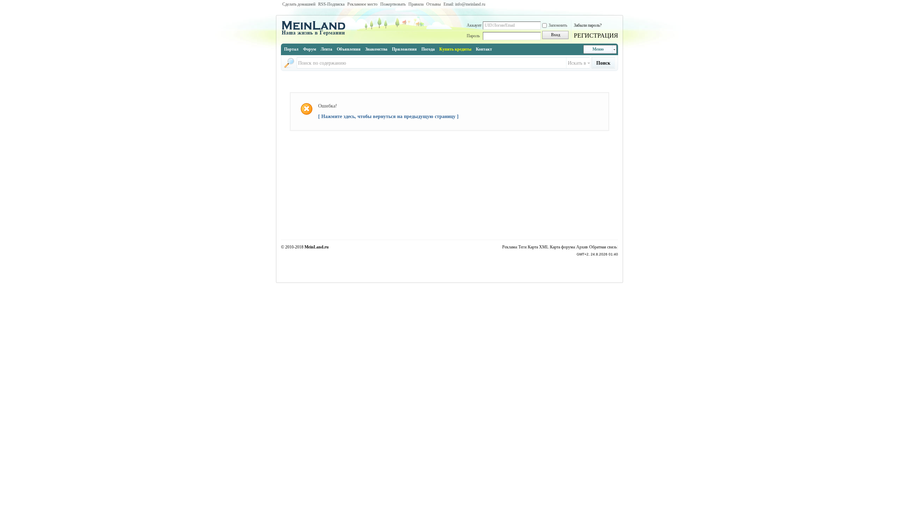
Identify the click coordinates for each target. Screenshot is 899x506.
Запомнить (558, 25)
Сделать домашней (298, 4)
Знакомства (376, 49)
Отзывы (433, 4)
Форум (309, 49)
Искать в (577, 63)
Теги (522, 247)
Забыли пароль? (588, 25)
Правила (416, 4)
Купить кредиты (455, 49)
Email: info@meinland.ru (464, 4)
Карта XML (538, 247)
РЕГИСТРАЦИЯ (596, 35)
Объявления (349, 49)
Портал (291, 49)
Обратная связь (603, 247)
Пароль (473, 35)
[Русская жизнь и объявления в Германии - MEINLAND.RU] (316, 34)
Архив (582, 247)
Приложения (404, 49)
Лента (326, 49)
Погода (428, 49)
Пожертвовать (393, 4)
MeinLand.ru (316, 247)
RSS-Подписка (331, 4)
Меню (598, 49)
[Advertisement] (449, 222)
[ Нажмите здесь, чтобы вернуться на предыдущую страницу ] (388, 116)
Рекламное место (362, 4)
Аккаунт (474, 25)
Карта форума (562, 247)
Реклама (509, 247)
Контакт (484, 49)
